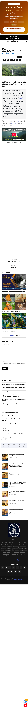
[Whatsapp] (19, 571)
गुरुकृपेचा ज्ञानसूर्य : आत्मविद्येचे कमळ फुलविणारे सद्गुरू (17, 492)
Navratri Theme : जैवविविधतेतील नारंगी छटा (11, 311)
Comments (11, 335)
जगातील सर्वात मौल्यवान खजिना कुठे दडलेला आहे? (16, 501)
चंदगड (18, 121)
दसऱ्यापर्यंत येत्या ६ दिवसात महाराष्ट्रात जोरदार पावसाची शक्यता (13, 292)
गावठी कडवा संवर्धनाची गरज (14, 261)
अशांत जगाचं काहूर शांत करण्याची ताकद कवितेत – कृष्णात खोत (12, 403)
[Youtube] (8, 571)
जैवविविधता (14, 123)
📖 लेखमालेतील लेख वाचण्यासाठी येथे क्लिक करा (14, 29)
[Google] (17, 567)
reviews (17, 335)
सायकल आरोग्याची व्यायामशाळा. (12, 423)
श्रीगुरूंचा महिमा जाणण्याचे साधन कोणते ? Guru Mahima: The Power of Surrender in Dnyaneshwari (16, 465)
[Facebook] (2, 567)
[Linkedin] (21, 567)
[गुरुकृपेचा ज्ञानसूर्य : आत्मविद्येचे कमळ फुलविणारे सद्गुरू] (5, 494)
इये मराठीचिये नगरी (14, 41)
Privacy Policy (13, 582)
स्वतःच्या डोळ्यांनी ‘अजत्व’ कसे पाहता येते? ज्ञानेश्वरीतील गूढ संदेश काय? (14, 384)
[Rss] (15, 571)
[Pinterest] (13, 567)
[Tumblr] (24, 567)
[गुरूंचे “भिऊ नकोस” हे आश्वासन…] (5, 475)
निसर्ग (21, 98)
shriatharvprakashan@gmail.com (14, 560)
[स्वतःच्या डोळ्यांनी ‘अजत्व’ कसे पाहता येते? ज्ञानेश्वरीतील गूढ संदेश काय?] (5, 457)
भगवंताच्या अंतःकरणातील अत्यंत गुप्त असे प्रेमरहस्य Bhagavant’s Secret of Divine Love (17, 511)
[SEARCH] (24, 375)
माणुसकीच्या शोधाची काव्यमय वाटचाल (12, 412)
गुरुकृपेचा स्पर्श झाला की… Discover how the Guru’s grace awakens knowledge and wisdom (17, 483)
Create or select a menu (13, 36)
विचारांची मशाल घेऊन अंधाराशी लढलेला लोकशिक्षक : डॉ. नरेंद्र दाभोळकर (14, 392)
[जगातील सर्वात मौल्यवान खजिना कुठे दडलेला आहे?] (5, 503)
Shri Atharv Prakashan (17, 579)
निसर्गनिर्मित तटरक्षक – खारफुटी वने (8, 331)
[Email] (11, 571)
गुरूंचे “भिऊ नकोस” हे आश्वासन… (15, 473)
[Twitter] (6, 567)
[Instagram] (9, 567)
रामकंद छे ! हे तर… (14, 267)
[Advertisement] (14, 200)
